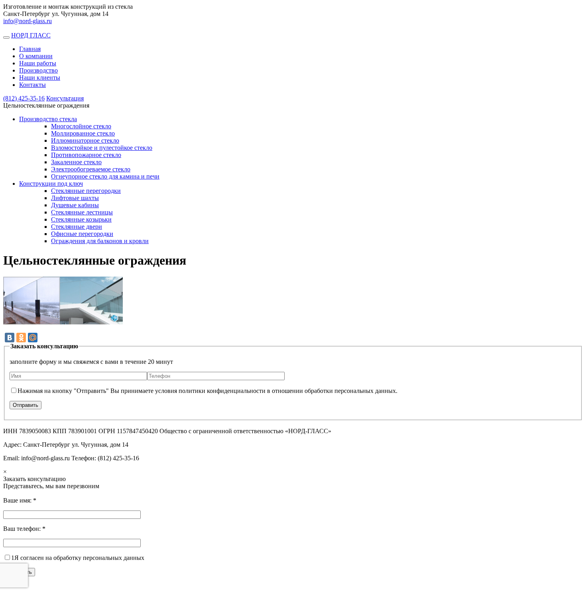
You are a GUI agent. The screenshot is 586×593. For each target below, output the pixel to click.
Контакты (32, 84)
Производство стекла (48, 119)
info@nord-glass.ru (27, 21)
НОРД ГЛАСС (31, 35)
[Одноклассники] (21, 337)
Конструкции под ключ (51, 183)
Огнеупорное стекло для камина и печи (105, 176)
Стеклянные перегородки (86, 190)
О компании (36, 56)
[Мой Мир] (32, 337)
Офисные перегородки (82, 233)
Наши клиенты (39, 77)
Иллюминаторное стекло (85, 140)
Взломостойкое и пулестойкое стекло (101, 147)
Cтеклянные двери (76, 226)
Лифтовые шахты (75, 197)
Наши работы (37, 63)
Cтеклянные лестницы (82, 212)
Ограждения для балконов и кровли (100, 241)
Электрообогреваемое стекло (90, 169)
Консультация (65, 98)
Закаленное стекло (76, 162)
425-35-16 (24, 98)
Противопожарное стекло (86, 154)
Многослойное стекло (81, 126)
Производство (38, 70)
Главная (30, 48)
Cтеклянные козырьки (81, 219)
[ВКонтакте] (9, 337)
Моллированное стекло (83, 133)
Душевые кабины (75, 205)
